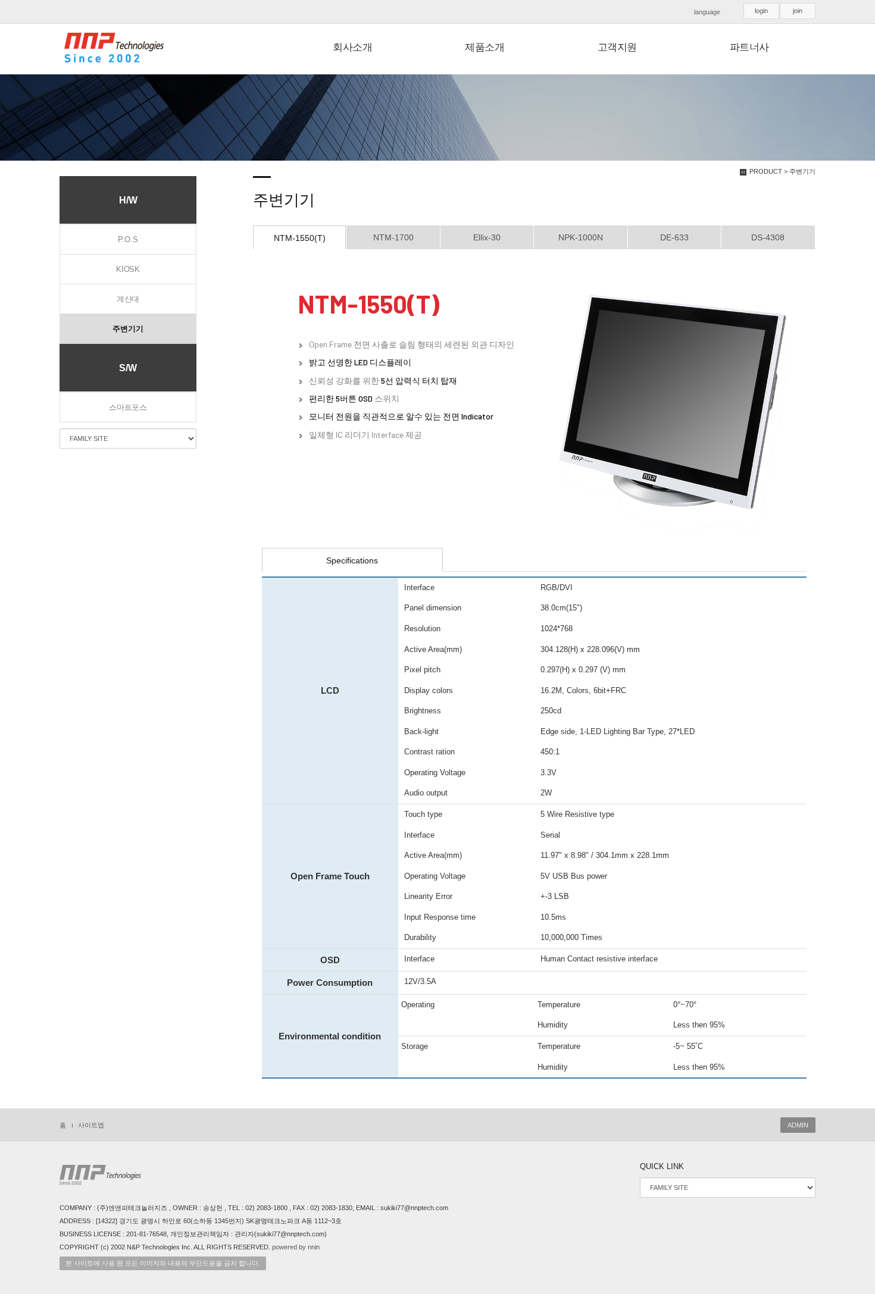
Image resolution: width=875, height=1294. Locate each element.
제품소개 (484, 47)
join (797, 10)
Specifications (352, 560)
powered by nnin (296, 1247)
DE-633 (674, 237)
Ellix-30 (487, 237)
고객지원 (617, 47)
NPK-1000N (580, 237)
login (761, 10)
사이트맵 (91, 1125)
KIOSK (128, 269)
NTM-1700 (393, 237)
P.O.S (128, 239)
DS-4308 (768, 237)
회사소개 (352, 47)
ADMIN (798, 1125)
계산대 (128, 298)
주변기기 (127, 328)
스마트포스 (128, 407)
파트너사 (749, 47)
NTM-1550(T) (300, 238)
